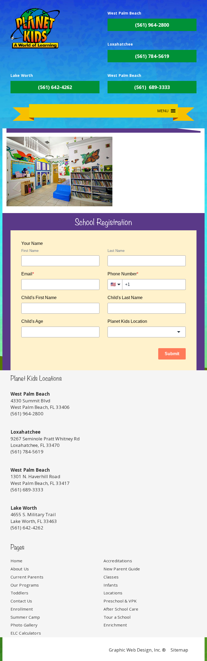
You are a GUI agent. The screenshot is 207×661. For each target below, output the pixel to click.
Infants (111, 585)
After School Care (121, 609)
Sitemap (179, 650)
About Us (20, 568)
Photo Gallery (24, 625)
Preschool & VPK (120, 601)
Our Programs (25, 585)
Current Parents (27, 577)
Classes (111, 577)
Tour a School (117, 617)
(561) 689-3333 (152, 87)
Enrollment (22, 609)
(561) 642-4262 (55, 87)
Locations (113, 592)
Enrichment (115, 625)
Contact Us (21, 601)
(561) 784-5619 (152, 56)
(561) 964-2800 (152, 25)
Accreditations (118, 560)
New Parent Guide (122, 568)
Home (17, 560)
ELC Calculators (26, 633)
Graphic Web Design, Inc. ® (137, 650)
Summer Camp (25, 617)
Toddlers (19, 592)
